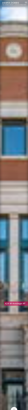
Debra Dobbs (10, 2)
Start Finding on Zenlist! (13, 8)
